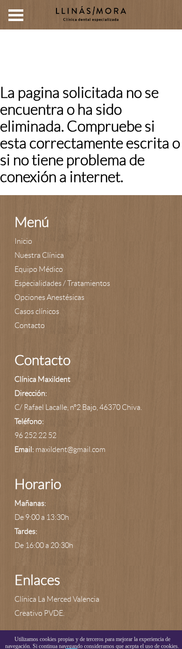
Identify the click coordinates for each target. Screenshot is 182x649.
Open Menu (16, 15)
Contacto (29, 325)
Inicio (23, 241)
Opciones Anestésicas (49, 297)
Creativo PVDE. (39, 613)
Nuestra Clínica (39, 255)
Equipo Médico (38, 269)
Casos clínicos (36, 311)
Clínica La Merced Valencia (56, 599)
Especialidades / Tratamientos (62, 283)
